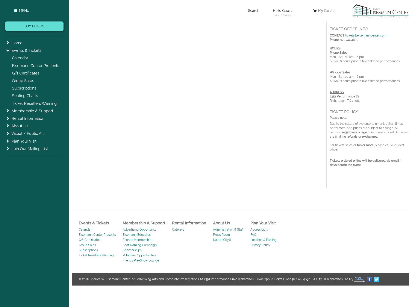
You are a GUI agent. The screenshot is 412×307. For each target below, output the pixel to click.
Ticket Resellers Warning (34, 103)
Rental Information (28, 118)
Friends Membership (137, 240)
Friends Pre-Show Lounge (141, 260)
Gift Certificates (25, 73)
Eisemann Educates (137, 234)
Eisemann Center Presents (35, 65)
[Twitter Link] (376, 279)
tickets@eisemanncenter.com (365, 35)
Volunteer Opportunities (139, 255)
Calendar (20, 58)
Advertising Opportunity (139, 229)
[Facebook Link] (369, 279)
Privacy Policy (260, 245)
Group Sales (23, 80)
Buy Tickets (34, 26)
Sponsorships (132, 250)
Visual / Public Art (27, 133)
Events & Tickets (26, 50)
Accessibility (259, 229)
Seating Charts (25, 95)
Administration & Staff (228, 229)
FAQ (253, 234)
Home (17, 43)
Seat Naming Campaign (140, 245)
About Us (19, 126)
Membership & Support (32, 111)
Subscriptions (24, 88)
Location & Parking (263, 240)
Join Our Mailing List (30, 148)
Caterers (178, 229)
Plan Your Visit (24, 141)
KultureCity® (222, 240)
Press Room (221, 234)
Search (253, 11)
